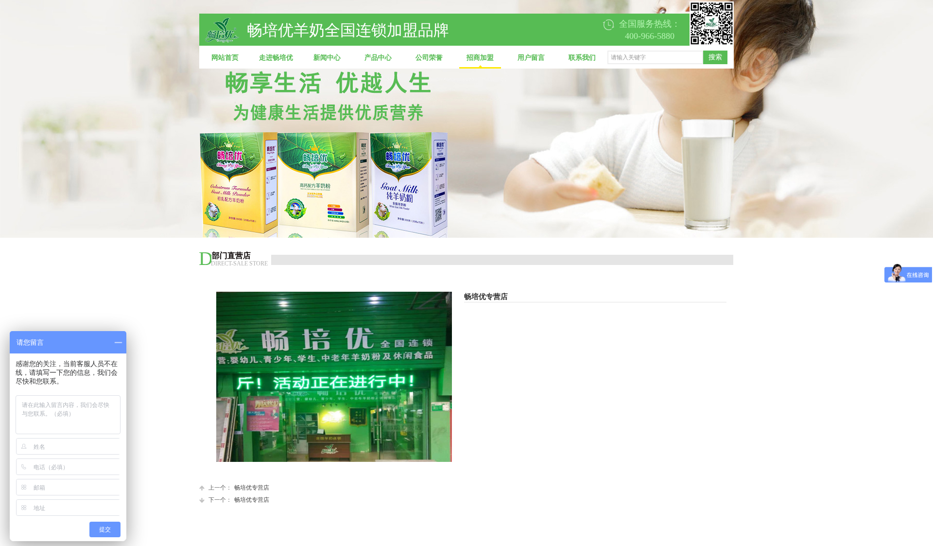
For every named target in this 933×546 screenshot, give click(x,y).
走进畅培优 (276, 57)
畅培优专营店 (238, 487)
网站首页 (225, 57)
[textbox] (655, 57)
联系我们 (582, 57)
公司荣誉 (429, 57)
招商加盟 (480, 57)
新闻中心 (327, 57)
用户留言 (531, 57)
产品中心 (378, 57)
